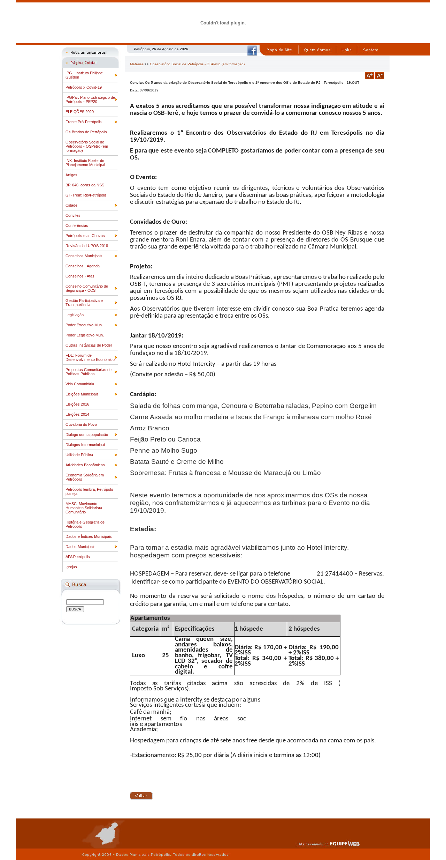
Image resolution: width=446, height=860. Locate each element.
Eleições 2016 (77, 404)
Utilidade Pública (79, 455)
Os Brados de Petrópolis (86, 132)
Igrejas (71, 567)
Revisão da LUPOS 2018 (87, 246)
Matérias (137, 64)
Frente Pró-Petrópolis (84, 122)
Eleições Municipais (82, 394)
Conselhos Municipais (84, 256)
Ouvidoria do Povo (81, 424)
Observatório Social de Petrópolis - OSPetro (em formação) (87, 146)
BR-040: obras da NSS (85, 185)
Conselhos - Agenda (83, 266)
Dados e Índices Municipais (89, 536)
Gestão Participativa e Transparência (84, 302)
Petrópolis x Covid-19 (84, 87)
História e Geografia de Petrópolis (85, 524)
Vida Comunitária (80, 384)
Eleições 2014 (77, 414)
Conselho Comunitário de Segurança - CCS (87, 288)
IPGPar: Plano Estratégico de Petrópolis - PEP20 (90, 99)
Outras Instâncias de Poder (89, 345)
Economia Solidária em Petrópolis (85, 477)
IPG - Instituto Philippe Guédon (84, 75)
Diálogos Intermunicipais (86, 445)
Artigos (71, 175)
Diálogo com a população (87, 434)
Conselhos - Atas (80, 276)
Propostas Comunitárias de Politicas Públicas (89, 372)
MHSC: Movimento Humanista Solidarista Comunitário (84, 508)
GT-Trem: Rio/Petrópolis (86, 195)
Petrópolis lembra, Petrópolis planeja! (90, 491)
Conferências (77, 225)
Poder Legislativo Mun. (85, 335)
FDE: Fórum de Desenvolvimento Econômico (90, 357)
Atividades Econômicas (85, 465)
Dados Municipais (80, 546)
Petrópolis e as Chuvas (85, 235)
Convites (73, 215)
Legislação (75, 315)
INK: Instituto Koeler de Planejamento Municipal (85, 162)
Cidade (71, 205)
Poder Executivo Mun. (84, 325)
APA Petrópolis (78, 557)
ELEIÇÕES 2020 (80, 112)
